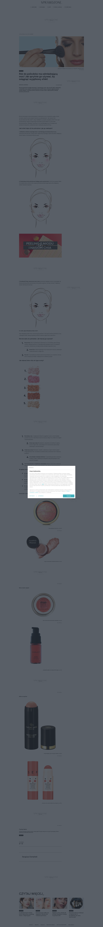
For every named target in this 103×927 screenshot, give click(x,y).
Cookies (36, 492)
